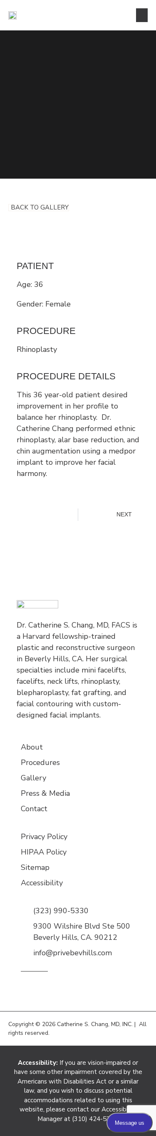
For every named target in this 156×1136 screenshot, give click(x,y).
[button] (142, 15)
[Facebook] (88, 989)
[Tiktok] (101, 989)
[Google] (51, 989)
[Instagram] (26, 989)
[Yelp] (63, 989)
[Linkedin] (76, 989)
